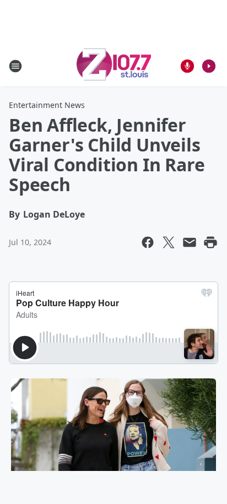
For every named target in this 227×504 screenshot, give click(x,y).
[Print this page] (210, 242)
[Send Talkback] (187, 66)
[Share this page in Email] (189, 242)
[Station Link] (114, 66)
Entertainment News (47, 105)
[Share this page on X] (168, 242)
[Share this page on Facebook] (147, 242)
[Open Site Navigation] (15, 66)
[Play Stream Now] (208, 66)
